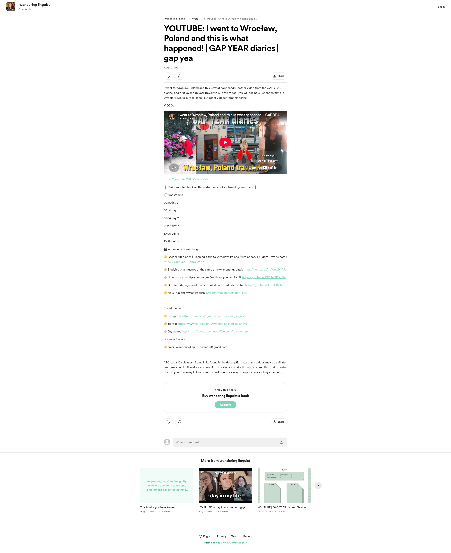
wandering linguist (34, 4)
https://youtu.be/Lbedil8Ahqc (265, 285)
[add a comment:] (179, 76)
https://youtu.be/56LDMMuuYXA (186, 179)
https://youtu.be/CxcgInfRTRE (226, 292)
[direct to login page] (230, 442)
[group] (167, 491)
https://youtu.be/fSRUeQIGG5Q (264, 277)
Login (441, 6)
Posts (195, 18)
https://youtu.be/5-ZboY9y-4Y (184, 261)
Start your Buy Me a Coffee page (224, 542)
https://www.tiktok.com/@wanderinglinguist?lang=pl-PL (215, 323)
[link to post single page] (167, 491)
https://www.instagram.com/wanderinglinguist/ (214, 316)
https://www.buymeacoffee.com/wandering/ (218, 331)
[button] (205, 536)
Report (247, 536)
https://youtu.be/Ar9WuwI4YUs (265, 269)
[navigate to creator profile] (10, 6)
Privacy (221, 536)
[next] (318, 485)
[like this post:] (168, 76)
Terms (235, 536)
